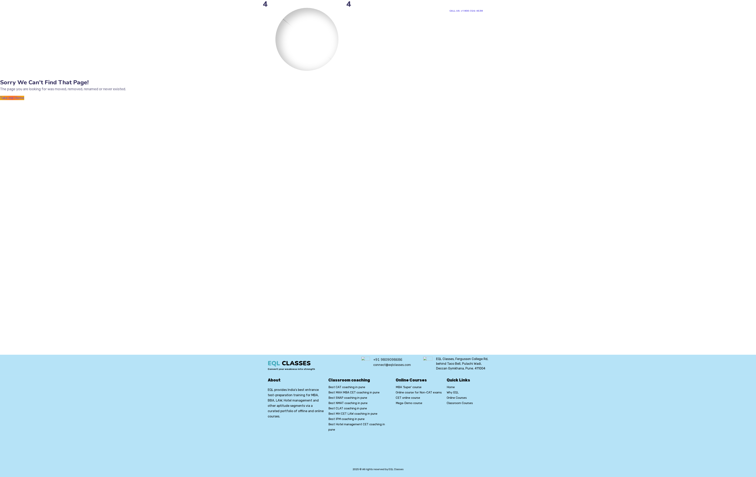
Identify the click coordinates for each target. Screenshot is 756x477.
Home (338, 10)
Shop (403, 10)
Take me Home (12, 98)
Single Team (423, 10)
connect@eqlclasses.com (392, 365)
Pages (353, 10)
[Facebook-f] (276, 427)
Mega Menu (373, 10)
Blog (392, 10)
